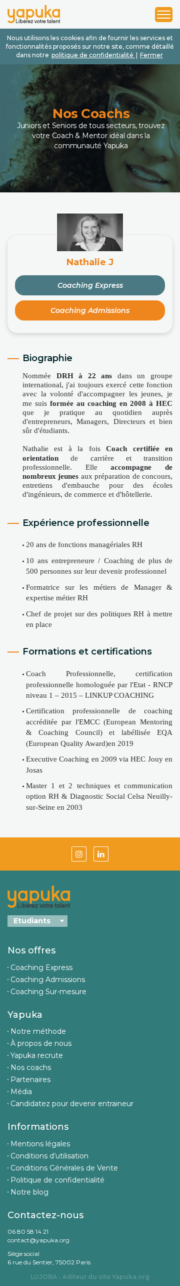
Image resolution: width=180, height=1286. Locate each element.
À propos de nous (41, 1043)
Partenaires (30, 1079)
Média (21, 1091)
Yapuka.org (131, 1276)
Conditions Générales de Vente (64, 1167)
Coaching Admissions (90, 310)
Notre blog (29, 1192)
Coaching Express (90, 285)
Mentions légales (40, 1143)
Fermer (151, 55)
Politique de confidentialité (57, 1180)
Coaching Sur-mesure (48, 991)
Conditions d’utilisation (49, 1155)
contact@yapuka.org (39, 1240)
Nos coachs (30, 1067)
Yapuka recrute (36, 1055)
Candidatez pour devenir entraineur (72, 1103)
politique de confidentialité (93, 55)
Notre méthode (38, 1031)
